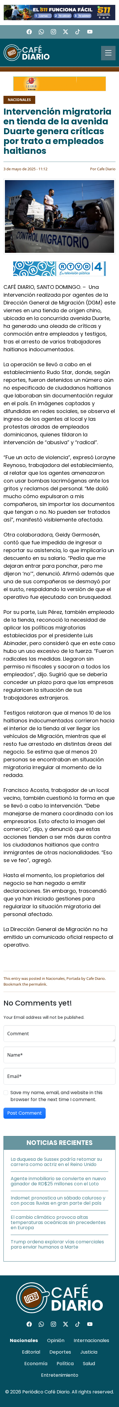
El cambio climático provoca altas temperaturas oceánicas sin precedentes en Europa (58, 1222)
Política (65, 1363)
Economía (35, 1363)
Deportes (60, 1352)
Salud (89, 1363)
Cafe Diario (106, 168)
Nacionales (19, 99)
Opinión (55, 1340)
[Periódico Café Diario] (26, 52)
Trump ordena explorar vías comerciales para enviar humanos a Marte (57, 1244)
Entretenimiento (59, 1375)
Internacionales (91, 1340)
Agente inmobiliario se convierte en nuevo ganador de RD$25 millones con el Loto (58, 1181)
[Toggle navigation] (108, 53)
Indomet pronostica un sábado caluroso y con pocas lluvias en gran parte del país (58, 1200)
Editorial (31, 1352)
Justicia (88, 1352)
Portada (73, 978)
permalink (37, 984)
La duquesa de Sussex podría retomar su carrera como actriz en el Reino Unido (56, 1162)
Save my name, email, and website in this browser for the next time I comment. (56, 1096)
